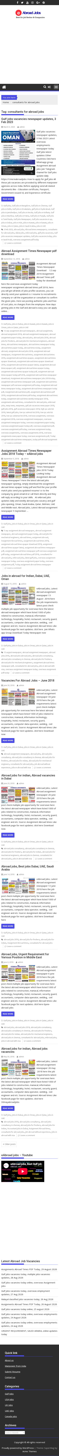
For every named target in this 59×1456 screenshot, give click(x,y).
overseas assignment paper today (40, 422)
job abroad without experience (37, 1132)
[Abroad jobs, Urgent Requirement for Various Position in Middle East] (18, 966)
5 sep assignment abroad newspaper (19, 530)
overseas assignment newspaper (29, 419)
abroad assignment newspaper (35, 334)
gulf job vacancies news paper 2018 (39, 405)
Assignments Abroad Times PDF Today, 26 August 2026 (29, 1304)
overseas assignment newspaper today (22, 669)
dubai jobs (19, 233)
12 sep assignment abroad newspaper (19, 331)
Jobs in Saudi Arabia (27, 226)
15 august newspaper (12, 652)
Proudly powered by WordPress (18, 1448)
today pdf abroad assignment (45, 439)
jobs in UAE (41, 226)
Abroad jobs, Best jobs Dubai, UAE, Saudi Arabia (27, 868)
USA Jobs (9, 1399)
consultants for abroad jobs (35, 402)
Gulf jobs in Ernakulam (21, 209)
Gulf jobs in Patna (22, 216)
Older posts (10, 1144)
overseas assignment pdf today (26, 239)
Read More (8, 199)
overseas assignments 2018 (31, 433)
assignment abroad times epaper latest (22, 365)
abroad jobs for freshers (41, 659)
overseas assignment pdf (44, 426)
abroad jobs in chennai (29, 855)
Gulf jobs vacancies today (41, 236)
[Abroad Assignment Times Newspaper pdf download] (18, 263)
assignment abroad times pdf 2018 (24, 554)
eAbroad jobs (31, 233)
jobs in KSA (17, 222)
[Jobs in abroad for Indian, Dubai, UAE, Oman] (18, 588)
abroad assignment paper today (25, 534)
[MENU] (56, 87)
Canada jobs (11, 1416)
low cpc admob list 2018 (29, 412)
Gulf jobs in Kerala (25, 212)
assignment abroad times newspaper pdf (18, 382)
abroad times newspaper (17, 344)
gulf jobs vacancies (45, 233)
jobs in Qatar (12, 226)
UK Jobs (9, 1405)
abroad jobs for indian (18, 761)
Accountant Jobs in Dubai (17, 1128)
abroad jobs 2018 (41, 337)
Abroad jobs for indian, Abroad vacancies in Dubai (28, 777)
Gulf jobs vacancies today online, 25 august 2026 (25, 1309)
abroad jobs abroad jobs (20, 656)
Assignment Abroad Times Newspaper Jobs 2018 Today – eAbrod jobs (26, 452)
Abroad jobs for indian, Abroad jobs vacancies (24, 1050)
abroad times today (32, 348)
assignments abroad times (12, 402)
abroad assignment (44, 331)
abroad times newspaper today (41, 344)
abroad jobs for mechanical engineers (31, 341)
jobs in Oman (29, 524)
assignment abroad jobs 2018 (21, 351)
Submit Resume (12, 1371)
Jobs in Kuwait (28, 222)
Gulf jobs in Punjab (37, 216)
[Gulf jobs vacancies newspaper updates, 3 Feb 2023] (18, 131)
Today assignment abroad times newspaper (33, 564)
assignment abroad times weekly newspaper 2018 (27, 399)
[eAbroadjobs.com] (4, 86)
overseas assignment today (39, 429)
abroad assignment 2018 (11, 334)
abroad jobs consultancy (42, 656)
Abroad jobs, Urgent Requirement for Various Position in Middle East (25, 955)
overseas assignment (36, 416)
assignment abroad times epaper (20, 358)
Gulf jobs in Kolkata (42, 212)
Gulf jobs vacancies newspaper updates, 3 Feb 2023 (28, 120)
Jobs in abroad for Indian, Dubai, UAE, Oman (25, 577)
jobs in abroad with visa (21, 767)
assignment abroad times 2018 (36, 541)
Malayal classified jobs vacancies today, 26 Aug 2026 (27, 1299)
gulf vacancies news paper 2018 (27, 409)
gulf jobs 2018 (7, 409)
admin (22, 127)
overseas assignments (10, 433)
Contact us (10, 1377)
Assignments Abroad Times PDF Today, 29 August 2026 (29, 1269)
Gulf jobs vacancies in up (42, 219)
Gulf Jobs (7, 205)
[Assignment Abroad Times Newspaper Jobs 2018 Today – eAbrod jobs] (18, 463)
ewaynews (20, 405)
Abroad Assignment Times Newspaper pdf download (29, 252)
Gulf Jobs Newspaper (22, 219)
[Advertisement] (29, 53)
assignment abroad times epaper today (33, 368)
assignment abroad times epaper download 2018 (21, 544)
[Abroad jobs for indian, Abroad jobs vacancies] (18, 1061)
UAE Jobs (9, 1410)
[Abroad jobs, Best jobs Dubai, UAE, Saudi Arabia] (18, 879)
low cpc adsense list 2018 (16, 416)
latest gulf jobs (12, 412)
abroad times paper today (12, 348)
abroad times (25, 537)
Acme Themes (29, 1451)
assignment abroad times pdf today (21, 395)
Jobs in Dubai (6, 222)
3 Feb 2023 (8, 229)
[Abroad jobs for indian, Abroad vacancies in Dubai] (18, 788)
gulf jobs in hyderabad (41, 209)
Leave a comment (14, 243)
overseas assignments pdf (38, 436)
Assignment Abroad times (22, 354)
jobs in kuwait (41, 222)
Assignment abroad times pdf (17, 392)
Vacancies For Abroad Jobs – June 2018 (27, 680)
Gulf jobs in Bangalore (21, 205)
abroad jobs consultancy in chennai (15, 659)
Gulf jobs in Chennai (39, 205)
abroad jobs (19, 229)
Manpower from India (15, 1366)
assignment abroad (40, 537)
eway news (10, 405)
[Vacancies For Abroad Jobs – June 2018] (18, 690)
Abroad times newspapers (36, 229)
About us (9, 1360)
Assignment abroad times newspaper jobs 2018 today (33, 378)
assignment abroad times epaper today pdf (19, 371)
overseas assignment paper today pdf (16, 426)
